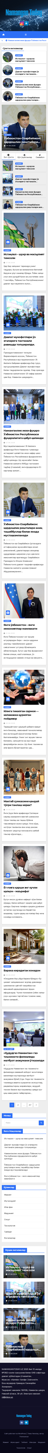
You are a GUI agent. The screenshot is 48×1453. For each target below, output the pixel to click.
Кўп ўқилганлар (24, 157)
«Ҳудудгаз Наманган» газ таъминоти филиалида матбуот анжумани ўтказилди (24, 1056)
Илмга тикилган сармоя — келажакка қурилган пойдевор (21, 715)
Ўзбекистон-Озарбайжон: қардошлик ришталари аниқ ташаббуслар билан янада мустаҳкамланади (27, 101)
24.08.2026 (10, 540)
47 (30, 1105)
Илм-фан (8, 1207)
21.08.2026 (10, 146)
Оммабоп (40, 157)
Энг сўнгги (9, 157)
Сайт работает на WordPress (15, 1433)
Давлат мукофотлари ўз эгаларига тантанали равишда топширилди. (27, 74)
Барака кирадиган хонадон (22, 970)
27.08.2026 (10, 262)
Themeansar (24, 1436)
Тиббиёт (8, 1232)
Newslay (35, 1433)
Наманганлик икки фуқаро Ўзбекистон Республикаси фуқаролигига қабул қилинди (28, 88)
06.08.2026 (10, 975)
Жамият (19, 55)
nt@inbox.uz (7, 1397)
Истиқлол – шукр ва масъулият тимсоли (25, 60)
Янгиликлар (9, 1238)
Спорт (7, 1219)
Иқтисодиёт (9, 1049)
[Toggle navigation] (26, 34)
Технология (9, 1225)
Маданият (9, 1213)
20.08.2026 (10, 723)
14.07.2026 (10, 1065)
